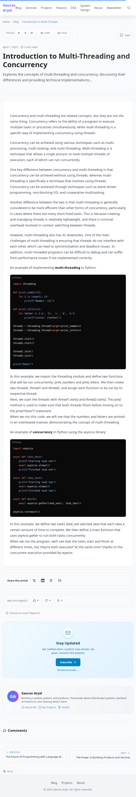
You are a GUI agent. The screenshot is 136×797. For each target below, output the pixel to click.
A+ (32, 32)
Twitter (65, 707)
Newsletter (114, 8)
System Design (85, 8)
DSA (73, 8)
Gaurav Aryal (9, 8)
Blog (18, 8)
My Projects (49, 707)
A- (19, 32)
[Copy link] (51, 580)
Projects (46, 8)
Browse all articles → (68, 670)
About (98, 8)
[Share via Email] (59, 580)
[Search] (129, 8)
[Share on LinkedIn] (42, 580)
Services (31, 8)
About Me (30, 707)
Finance (61, 8)
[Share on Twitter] (34, 580)
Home (6, 21)
